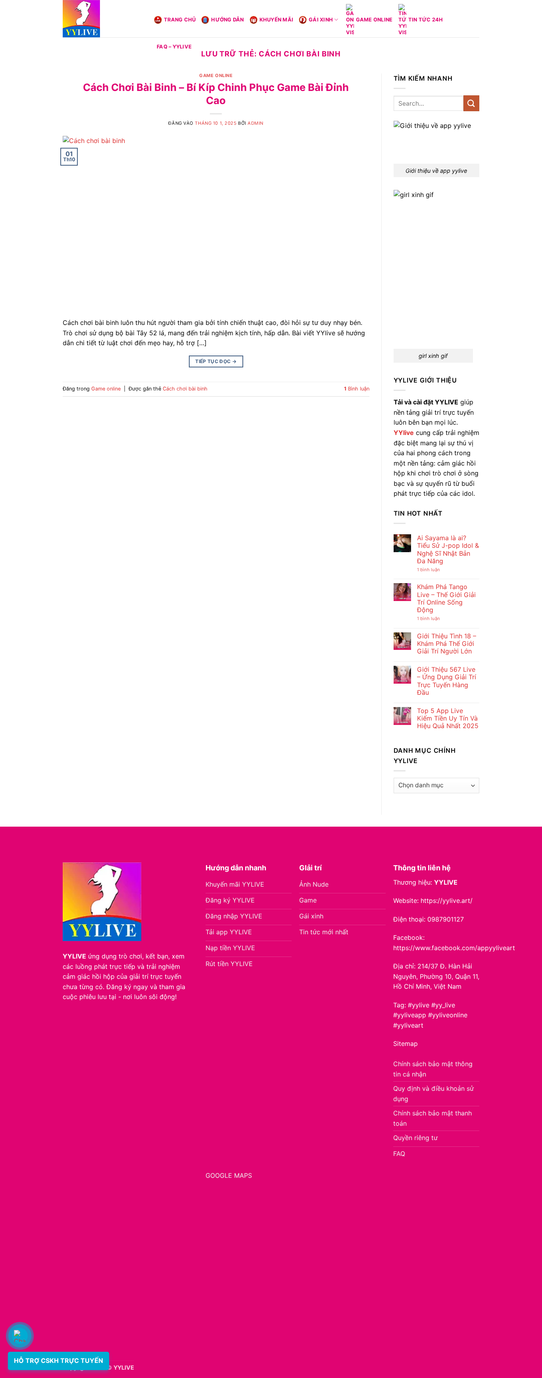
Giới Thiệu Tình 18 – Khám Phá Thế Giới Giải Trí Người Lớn (446, 643)
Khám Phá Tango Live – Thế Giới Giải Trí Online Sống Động (446, 598)
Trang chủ (180, 20)
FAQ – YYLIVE (174, 47)
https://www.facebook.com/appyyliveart (454, 948)
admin (255, 123)
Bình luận (356, 389)
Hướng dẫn (227, 20)
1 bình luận (436, 569)
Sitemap (405, 1044)
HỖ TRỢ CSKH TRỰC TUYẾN (58, 1360)
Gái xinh (321, 20)
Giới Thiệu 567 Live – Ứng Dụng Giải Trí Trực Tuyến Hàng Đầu (446, 681)
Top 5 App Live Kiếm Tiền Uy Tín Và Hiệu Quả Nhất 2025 (448, 718)
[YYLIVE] (102, 18)
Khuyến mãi (276, 20)
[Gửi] (471, 103)
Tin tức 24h (425, 20)
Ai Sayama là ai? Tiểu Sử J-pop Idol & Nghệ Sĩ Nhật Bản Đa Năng (448, 549)
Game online (374, 20)
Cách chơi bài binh (185, 389)
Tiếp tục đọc (215, 361)
